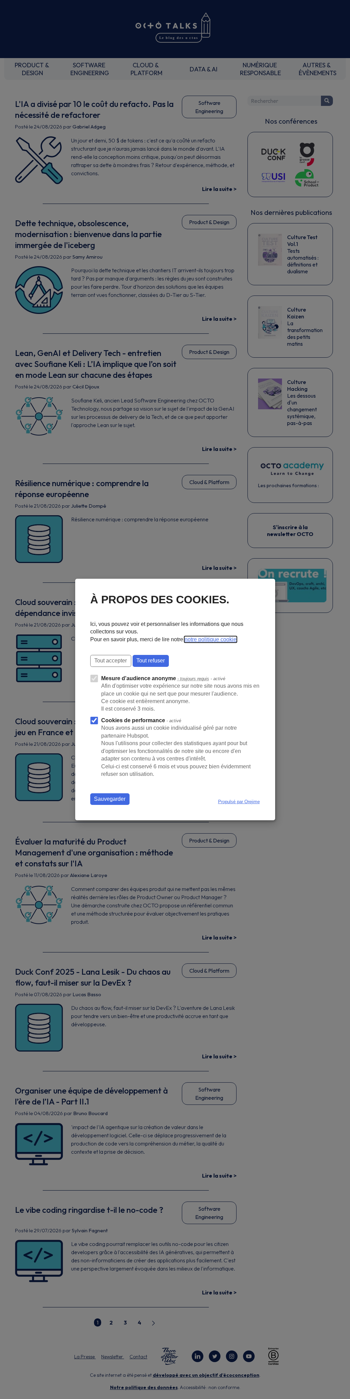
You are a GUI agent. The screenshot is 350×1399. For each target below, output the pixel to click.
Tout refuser (150, 660)
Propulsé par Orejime (239, 801)
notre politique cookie (211, 639)
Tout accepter (110, 660)
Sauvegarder (109, 799)
